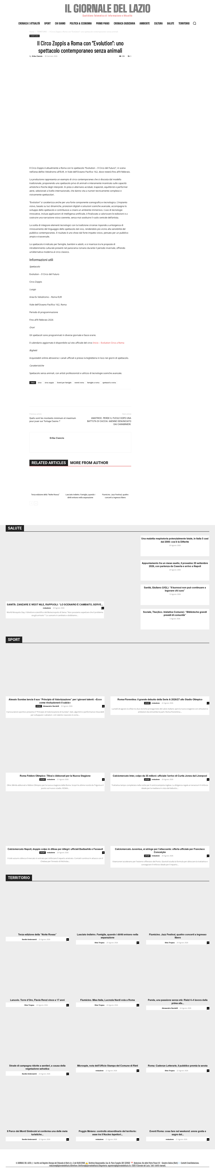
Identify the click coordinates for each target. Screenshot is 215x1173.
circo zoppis (49, 382)
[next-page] (36, 503)
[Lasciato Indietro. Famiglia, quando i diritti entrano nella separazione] (80, 481)
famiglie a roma (93, 382)
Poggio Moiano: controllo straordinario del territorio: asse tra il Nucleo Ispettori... (107, 1133)
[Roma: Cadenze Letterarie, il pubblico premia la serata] (177, 1039)
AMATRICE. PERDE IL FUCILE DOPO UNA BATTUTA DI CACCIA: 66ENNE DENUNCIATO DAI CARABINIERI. (109, 421)
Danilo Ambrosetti (29, 939)
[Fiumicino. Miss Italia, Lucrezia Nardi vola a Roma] (107, 973)
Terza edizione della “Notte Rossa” (45, 494)
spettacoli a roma (109, 382)
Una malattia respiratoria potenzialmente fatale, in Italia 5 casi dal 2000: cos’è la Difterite (174, 540)
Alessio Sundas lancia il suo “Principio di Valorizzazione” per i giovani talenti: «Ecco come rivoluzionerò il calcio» (55, 701)
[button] (194, 23)
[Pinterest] (46, 63)
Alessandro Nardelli (51, 706)
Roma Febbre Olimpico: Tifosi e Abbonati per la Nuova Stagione (55, 775)
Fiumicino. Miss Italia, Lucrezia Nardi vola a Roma (107, 1000)
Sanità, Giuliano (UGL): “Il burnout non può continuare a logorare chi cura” (175, 589)
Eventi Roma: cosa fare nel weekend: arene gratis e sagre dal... (177, 1133)
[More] (59, 63)
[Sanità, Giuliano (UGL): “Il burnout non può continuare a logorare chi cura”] (126, 594)
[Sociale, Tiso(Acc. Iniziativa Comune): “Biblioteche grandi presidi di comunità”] (126, 619)
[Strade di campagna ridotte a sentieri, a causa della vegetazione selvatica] (37, 1039)
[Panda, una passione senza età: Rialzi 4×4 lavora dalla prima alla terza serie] (177, 973)
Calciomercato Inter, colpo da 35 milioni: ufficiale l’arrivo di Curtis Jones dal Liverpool (160, 775)
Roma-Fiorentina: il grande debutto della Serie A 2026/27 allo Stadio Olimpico (159, 699)
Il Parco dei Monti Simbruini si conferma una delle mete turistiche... (37, 1133)
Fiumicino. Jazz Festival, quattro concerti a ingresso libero (178, 936)
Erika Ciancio (37, 56)
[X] (39, 63)
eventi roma (79, 382)
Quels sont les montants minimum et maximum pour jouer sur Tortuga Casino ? (52, 420)
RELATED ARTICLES (49, 463)
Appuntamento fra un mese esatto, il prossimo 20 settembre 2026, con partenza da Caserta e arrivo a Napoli (175, 564)
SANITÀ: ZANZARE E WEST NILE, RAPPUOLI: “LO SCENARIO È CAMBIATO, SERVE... (55, 604)
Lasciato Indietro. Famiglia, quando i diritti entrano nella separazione (107, 936)
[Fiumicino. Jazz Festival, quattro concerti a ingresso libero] (115, 481)
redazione (47, 608)
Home (31, 31)
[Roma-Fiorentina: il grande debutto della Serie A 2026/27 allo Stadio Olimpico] (159, 671)
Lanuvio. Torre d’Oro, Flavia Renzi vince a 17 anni (37, 1000)
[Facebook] (32, 63)
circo (40, 382)
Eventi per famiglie (64, 382)
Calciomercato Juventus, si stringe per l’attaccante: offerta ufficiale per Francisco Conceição (160, 850)
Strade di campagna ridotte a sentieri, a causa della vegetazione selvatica (37, 1067)
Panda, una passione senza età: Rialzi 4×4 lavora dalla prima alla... (178, 1001)
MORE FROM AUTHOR (89, 463)
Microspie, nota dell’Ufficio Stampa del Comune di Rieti (107, 1065)
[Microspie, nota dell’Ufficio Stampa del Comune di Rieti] (107, 1039)
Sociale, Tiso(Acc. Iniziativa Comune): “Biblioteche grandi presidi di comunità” (175, 613)
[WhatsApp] (52, 63)
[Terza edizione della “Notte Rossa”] (45, 481)
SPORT (38, 706)
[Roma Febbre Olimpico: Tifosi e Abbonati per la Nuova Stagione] (55, 748)
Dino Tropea (99, 942)
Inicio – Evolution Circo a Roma (108, 342)
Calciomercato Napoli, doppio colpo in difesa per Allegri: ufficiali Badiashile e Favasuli (55, 849)
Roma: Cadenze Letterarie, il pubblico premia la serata (178, 1065)
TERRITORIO (42, 31)
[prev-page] (31, 503)
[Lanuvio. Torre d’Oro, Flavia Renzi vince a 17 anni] (37, 973)
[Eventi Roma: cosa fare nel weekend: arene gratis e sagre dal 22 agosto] (177, 1105)
